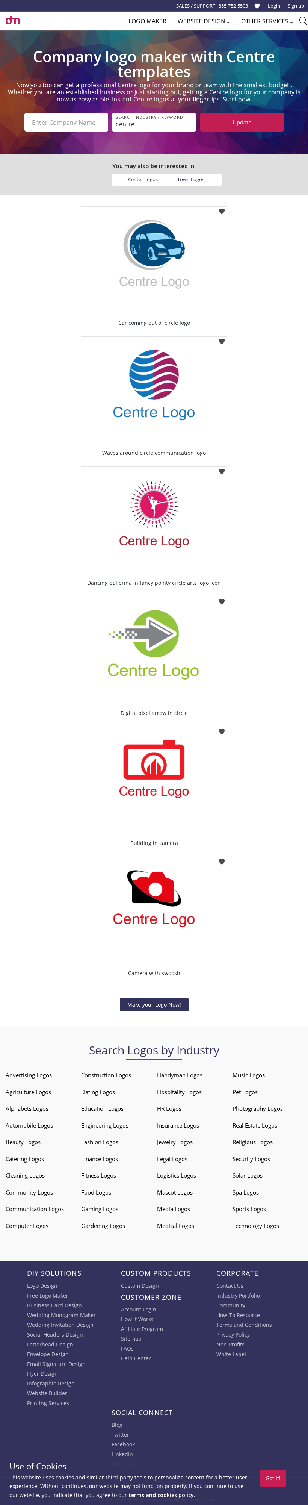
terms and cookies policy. (161, 1495)
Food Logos (96, 1192)
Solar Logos (248, 1175)
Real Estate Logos (255, 1125)
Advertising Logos (29, 1075)
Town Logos (190, 179)
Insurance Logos (178, 1125)
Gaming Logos (99, 1209)
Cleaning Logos (25, 1175)
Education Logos (102, 1108)
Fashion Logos (99, 1142)
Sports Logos (249, 1209)
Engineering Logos (104, 1125)
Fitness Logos (98, 1175)
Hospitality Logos (179, 1092)
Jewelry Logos (175, 1142)
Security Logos (251, 1159)
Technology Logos (256, 1225)
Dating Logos (98, 1092)
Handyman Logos (179, 1075)
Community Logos (29, 1192)
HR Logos (169, 1108)
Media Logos (173, 1209)
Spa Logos (246, 1192)
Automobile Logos (29, 1125)
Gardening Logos (103, 1225)
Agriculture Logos (28, 1092)
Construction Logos (106, 1075)
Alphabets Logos (27, 1108)
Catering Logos (25, 1159)
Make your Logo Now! (154, 1004)
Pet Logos (245, 1092)
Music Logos (249, 1075)
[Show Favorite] (257, 6)
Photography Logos (258, 1108)
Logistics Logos (176, 1175)
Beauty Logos (23, 1142)
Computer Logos (27, 1225)
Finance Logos (99, 1159)
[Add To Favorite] (221, 209)
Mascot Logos (175, 1192)
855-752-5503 (233, 5)
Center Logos (143, 179)
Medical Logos (175, 1225)
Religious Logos (253, 1142)
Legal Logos (172, 1159)
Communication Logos (35, 1209)
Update (242, 122)
